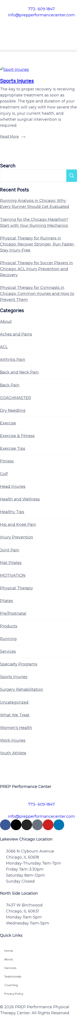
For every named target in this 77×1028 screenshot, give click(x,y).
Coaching (11, 985)
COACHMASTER (15, 397)
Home (8, 950)
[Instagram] (26, 824)
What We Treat (15, 715)
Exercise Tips (12, 448)
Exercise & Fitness (17, 435)
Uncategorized (14, 702)
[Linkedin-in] (58, 824)
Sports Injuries (17, 81)
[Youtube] (48, 824)
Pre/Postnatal (13, 613)
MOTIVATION (12, 575)
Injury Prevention (16, 537)
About (6, 321)
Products (8, 626)
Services (8, 651)
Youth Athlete (13, 753)
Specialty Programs (18, 664)
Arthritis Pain (12, 359)
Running (8, 638)
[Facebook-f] (5, 824)
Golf (4, 473)
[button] (38, 51)
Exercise (8, 423)
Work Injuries (12, 740)
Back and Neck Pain (19, 372)
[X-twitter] (16, 824)
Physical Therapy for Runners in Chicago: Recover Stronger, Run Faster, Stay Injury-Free (37, 244)
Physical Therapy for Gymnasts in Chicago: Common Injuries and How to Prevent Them (37, 293)
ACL (4, 347)
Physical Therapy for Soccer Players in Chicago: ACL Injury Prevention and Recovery (36, 269)
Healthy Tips (12, 511)
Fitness (7, 461)
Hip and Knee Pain (18, 524)
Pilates (6, 600)
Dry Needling (12, 410)
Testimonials (12, 976)
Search (7, 166)
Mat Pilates (11, 562)
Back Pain (9, 385)
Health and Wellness (20, 499)
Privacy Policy (13, 993)
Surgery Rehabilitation (21, 689)
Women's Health (16, 727)
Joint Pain (9, 550)
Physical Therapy (16, 588)
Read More (9, 136)
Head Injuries (12, 486)
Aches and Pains (16, 334)
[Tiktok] (37, 824)
